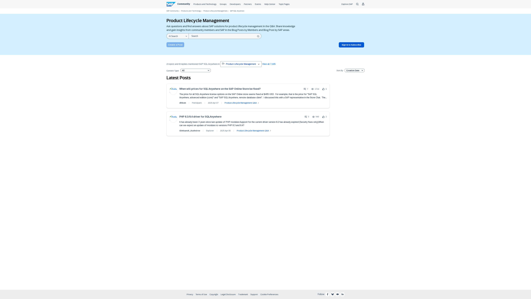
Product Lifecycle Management (215, 11)
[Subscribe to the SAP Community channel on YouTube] (337, 294)
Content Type (172, 71)
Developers (235, 4)
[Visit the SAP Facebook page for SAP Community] (327, 294)
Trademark (243, 294)
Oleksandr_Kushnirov (189, 131)
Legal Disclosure (228, 294)
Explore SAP (347, 4)
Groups (223, 4)
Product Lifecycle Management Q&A (241, 103)
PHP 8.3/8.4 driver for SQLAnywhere (200, 116)
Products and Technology (204, 4)
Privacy (190, 294)
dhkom (182, 103)
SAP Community (172, 11)
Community (183, 4)
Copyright (213, 294)
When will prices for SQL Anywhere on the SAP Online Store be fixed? (220, 89)
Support (254, 294)
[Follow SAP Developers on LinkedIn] (342, 294)
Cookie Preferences (269, 294)
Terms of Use (201, 294)
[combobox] (225, 36)
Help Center (269, 4)
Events (258, 4)
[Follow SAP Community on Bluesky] (332, 294)
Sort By (340, 70)
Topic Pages (284, 4)
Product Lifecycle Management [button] (241, 64)
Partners (248, 4)
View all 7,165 (269, 64)
